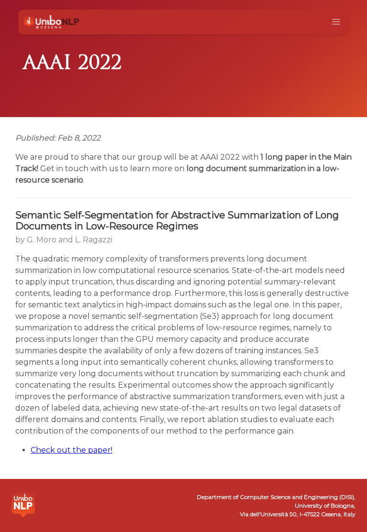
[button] (336, 22)
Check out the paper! (71, 450)
